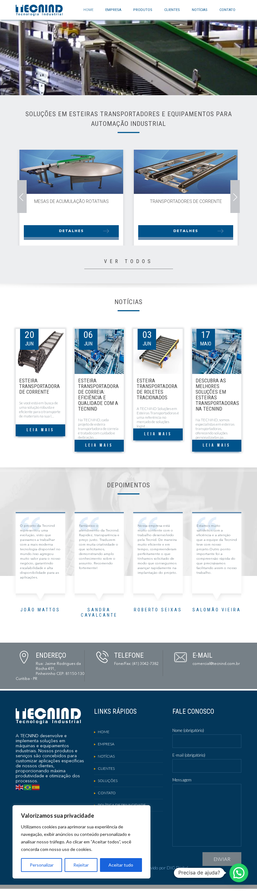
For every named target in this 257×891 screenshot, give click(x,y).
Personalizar (42, 865)
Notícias (106, 756)
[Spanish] (36, 787)
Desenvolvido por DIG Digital (160, 867)
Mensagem (181, 779)
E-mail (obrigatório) (188, 755)
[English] (20, 787)
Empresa (113, 10)
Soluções (108, 780)
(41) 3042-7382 (146, 664)
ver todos (128, 261)
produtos (142, 10)
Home (88, 10)
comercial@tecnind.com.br (216, 664)
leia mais (40, 430)
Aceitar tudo (120, 865)
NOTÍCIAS (199, 10)
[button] (238, 872)
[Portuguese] (28, 787)
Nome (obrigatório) (188, 730)
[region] (81, 841)
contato (227, 10)
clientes (172, 10)
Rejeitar (81, 865)
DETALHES (71, 231)
